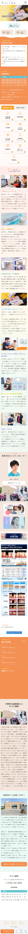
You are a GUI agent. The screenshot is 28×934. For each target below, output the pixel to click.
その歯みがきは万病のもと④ (8, 662)
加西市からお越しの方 (21, 922)
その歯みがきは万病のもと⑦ (8, 647)
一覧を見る (23, 641)
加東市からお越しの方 (14, 922)
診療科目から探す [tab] (7, 107)
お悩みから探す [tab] (20, 107)
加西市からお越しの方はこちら (14, 864)
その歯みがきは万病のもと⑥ (8, 652)
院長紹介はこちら (13, 483)
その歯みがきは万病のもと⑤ (8, 657)
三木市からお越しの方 (6, 922)
